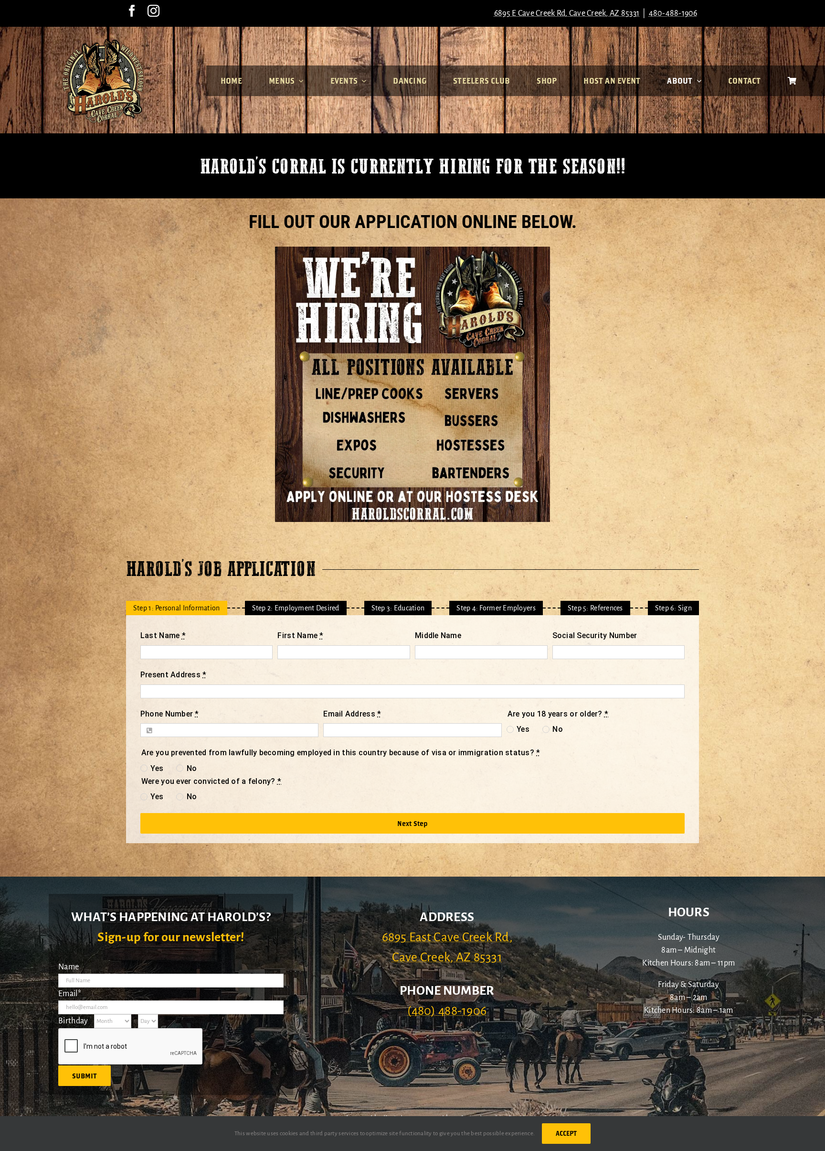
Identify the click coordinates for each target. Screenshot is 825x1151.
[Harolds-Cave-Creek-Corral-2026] (103, 42)
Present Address (173, 674)
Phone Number (169, 713)
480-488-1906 (673, 13)
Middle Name (438, 635)
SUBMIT (84, 1076)
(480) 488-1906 (447, 1011)
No (557, 729)
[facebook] (132, 11)
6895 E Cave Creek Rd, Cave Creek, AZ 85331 (566, 13)
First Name (300, 635)
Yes (523, 729)
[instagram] (153, 11)
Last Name (163, 635)
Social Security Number (594, 635)
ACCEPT (566, 1133)
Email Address (352, 713)
